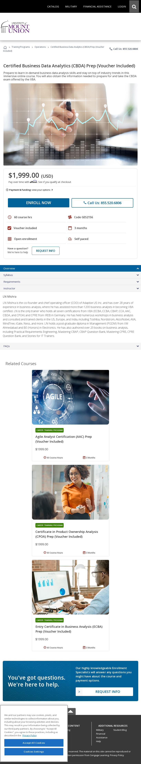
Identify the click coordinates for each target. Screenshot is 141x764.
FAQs (6, 346)
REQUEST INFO (45, 251)
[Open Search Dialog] (134, 6)
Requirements (11, 281)
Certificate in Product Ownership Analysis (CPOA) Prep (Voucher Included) (66, 534)
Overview (9, 268)
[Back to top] (70, 725)
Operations (40, 46)
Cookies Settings (34, 751)
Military (100, 729)
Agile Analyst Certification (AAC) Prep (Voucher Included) (63, 439)
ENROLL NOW (38, 202)
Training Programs (21, 46)
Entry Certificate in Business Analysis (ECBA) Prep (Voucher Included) (68, 628)
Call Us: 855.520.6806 (123, 49)
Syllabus (8, 275)
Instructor (9, 288)
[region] (34, 733)
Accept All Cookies (34, 742)
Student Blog (120, 729)
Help (98, 741)
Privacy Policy (117, 755)
